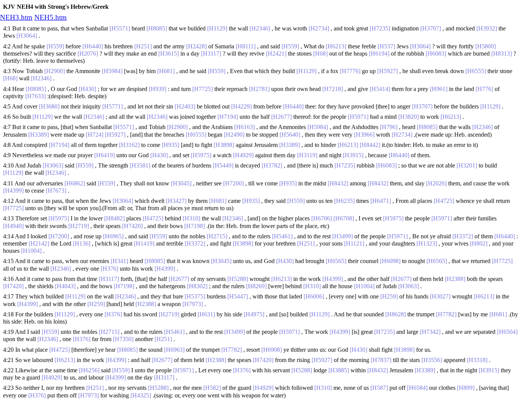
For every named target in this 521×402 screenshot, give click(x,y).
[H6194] (379, 53)
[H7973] (192, 304)
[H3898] (224, 145)
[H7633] (35, 96)
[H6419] (104, 155)
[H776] (484, 89)
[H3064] (26, 35)
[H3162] (129, 145)
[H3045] (181, 183)
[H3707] (430, 28)
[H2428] (196, 46)
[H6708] (343, 218)
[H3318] (477, 360)
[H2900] (54, 71)
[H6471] (380, 201)
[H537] (386, 46)
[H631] (206, 314)
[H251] (143, 46)
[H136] (81, 243)
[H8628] (395, 314)
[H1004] (31, 250)
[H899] (465, 387)
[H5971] (358, 116)
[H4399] (13, 190)
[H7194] (227, 116)
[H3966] (364, 134)
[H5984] (112, 71)
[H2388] (455, 279)
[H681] (166, 71)
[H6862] (74, 183)
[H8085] (156, 28)
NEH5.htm (50, 17)
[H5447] (237, 296)
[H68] (320, 53)
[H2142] (39, 243)
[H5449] (223, 165)
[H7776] (350, 71)
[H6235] (344, 201)
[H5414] (380, 89)
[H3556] (431, 360)
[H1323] (426, 243)
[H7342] (430, 332)
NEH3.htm (16, 17)
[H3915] (353, 155)
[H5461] (282, 236)
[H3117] (211, 53)
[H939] (157, 89)
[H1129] (217, 28)
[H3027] (440, 296)
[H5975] (201, 155)
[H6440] (92, 46)
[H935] (170, 145)
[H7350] (123, 339)
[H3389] (38, 134)
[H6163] (244, 127)
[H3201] (467, 165)
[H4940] (13, 226)
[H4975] (254, 314)
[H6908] (271, 349)
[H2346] (259, 28)
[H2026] (436, 183)
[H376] (109, 268)
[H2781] (259, 89)
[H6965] (113, 236)
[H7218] (332, 89)
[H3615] (168, 53)
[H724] (94, 134)
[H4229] (241, 106)
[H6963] (174, 349)
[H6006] (314, 296)
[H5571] (119, 28)
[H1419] (144, 243)
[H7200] (233, 183)
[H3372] (462, 236)
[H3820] (408, 116)
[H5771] (112, 106)
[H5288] (237, 279)
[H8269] (256, 286)
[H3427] (176, 201)
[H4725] (444, 201)
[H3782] (272, 165)
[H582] (212, 387)
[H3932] (486, 28)
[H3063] (53, 165)
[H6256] (89, 370)
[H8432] (338, 183)
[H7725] (202, 89)
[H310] (191, 218)
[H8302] (197, 286)
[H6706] (321, 218)
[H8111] (246, 46)
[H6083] (436, 53)
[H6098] (390, 261)
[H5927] (387, 71)
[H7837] (381, 360)
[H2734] (319, 28)
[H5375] (195, 296)
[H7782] (446, 314)
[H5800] (485, 46)
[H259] (389, 296)
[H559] (55, 46)
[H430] (87, 89)
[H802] (478, 243)
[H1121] (354, 243)
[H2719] (78, 226)
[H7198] (194, 226)
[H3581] (140, 165)
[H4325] (140, 395)
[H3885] (338, 370)
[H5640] (290, 134)
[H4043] (65, 286)
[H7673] (56, 190)
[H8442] (370, 145)
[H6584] (417, 387)
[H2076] (87, 53)
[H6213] (336, 46)
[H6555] (475, 71)
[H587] (379, 387)
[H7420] (132, 226)
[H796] (388, 127)
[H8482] (114, 218)
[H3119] (307, 155)
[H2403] (185, 106)
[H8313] (501, 53)
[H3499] (342, 236)
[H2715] (217, 236)
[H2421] (276, 53)
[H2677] (281, 116)
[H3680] (49, 106)
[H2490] (234, 134)
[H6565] (336, 261)
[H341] (119, 261)
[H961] (438, 89)
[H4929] (243, 155)
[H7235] (380, 28)
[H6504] (507, 332)
